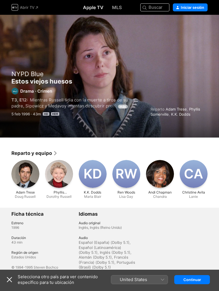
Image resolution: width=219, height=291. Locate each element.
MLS (117, 7)
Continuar (192, 279)
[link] (34, 153)
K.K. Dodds (180, 114)
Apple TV (93, 7)
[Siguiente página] (213, 174)
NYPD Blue (27, 74)
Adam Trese (176, 109)
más (123, 107)
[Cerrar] (9, 279)
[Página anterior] (6, 174)
